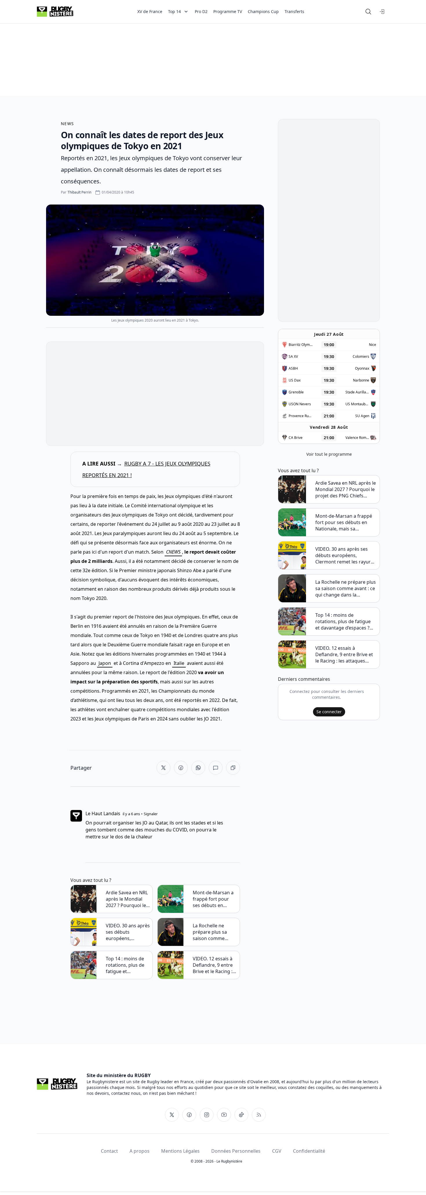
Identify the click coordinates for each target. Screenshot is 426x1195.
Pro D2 (201, 11)
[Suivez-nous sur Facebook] (189, 1115)
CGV (276, 1151)
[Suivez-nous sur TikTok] (241, 1115)
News (67, 123)
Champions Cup (263, 11)
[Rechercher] (368, 11)
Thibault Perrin (79, 192)
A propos (140, 1151)
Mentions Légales (180, 1151)
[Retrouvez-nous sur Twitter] (172, 1115)
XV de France (149, 11)
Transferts (294, 11)
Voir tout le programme (329, 454)
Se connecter (329, 711)
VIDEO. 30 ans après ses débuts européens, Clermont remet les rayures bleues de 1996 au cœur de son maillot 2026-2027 (128, 932)
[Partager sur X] (163, 768)
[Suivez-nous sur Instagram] (207, 1115)
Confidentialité (309, 1151)
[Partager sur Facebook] (181, 768)
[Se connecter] (382, 11)
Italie (179, 663)
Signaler (151, 813)
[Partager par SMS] (216, 768)
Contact (109, 1151)
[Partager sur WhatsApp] (198, 768)
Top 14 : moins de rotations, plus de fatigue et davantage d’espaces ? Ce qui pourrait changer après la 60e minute (127, 965)
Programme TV (227, 11)
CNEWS (173, 552)
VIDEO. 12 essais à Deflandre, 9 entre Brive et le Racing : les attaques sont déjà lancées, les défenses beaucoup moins (214, 965)
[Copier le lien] (233, 768)
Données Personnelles (236, 1151)
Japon (105, 663)
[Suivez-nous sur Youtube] (224, 1115)
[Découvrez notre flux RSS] (259, 1115)
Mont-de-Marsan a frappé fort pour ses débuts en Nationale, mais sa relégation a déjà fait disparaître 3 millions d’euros (213, 898)
